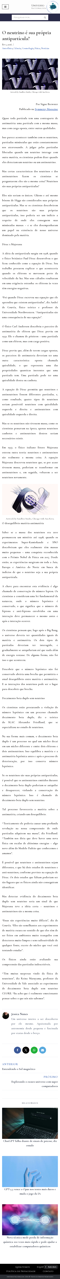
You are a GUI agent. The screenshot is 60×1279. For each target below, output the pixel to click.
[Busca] (45, 17)
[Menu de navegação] (5, 6)
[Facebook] (17, 1050)
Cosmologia (27, 48)
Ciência (17, 48)
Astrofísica (7, 48)
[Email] (42, 1050)
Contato (48, 1271)
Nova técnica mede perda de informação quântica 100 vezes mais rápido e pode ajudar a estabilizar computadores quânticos (30, 1242)
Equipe (41, 1267)
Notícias (45, 48)
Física (37, 48)
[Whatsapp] (34, 1050)
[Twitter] (25, 1050)
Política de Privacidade (20, 1271)
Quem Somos (22, 1267)
